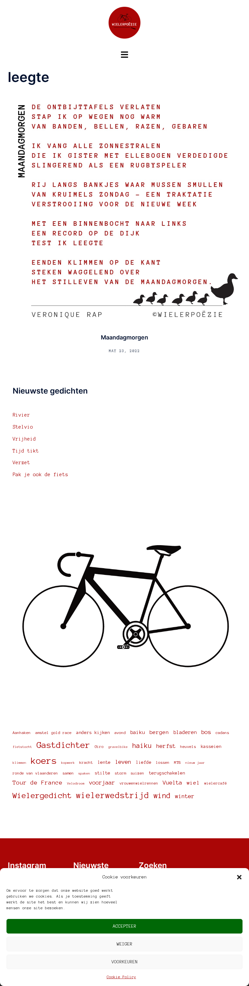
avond (120, 732)
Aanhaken (22, 732)
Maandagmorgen (124, 337)
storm (120, 773)
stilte (102, 773)
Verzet (21, 462)
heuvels (188, 746)
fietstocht (22, 747)
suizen (137, 773)
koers (44, 760)
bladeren (185, 732)
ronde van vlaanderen (35, 773)
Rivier (21, 415)
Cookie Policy (121, 977)
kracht (86, 762)
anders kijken (93, 732)
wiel (193, 782)
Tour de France (38, 782)
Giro (99, 746)
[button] (239, 877)
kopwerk (68, 762)
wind (162, 795)
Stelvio (23, 427)
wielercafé (215, 783)
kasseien (211, 746)
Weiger (124, 944)
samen (68, 773)
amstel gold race (53, 732)
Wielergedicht (42, 795)
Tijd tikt (26, 450)
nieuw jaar (195, 762)
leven (123, 762)
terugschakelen (167, 773)
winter (185, 796)
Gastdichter (63, 745)
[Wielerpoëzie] (124, 24)
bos (206, 732)
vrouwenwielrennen (139, 783)
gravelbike (118, 747)
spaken (84, 773)
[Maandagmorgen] (124, 209)
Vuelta (172, 782)
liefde (143, 762)
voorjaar (102, 782)
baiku (137, 732)
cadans (222, 732)
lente (104, 762)
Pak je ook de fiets (40, 474)
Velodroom (76, 783)
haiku (142, 745)
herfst (166, 746)
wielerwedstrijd (112, 795)
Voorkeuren (124, 961)
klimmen (19, 762)
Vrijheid (24, 438)
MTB (177, 762)
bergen (159, 732)
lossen (163, 762)
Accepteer (124, 926)
